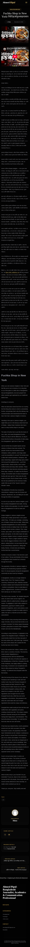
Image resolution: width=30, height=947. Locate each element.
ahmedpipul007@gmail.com (9, 927)
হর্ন (3, 799)
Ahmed (9, 2)
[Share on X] (5, 834)
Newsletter (5, 929)
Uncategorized (15, 9)
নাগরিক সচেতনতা (5, 919)
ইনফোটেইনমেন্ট (5, 916)
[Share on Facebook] (9, 834)
